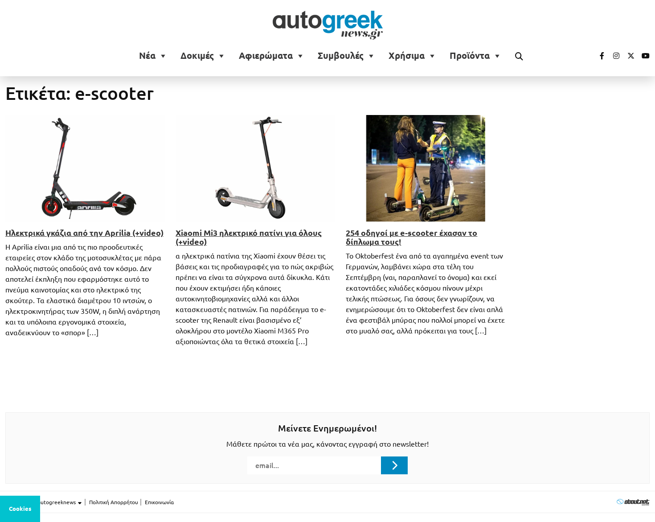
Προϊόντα (470, 56)
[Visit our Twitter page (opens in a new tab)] (628, 56)
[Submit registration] (394, 465)
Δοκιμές (197, 56)
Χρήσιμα (407, 56)
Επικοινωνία (159, 502)
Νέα (147, 56)
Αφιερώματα (266, 56)
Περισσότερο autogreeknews (41, 502)
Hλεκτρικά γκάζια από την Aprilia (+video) (84, 232)
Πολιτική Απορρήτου (113, 502)
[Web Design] (633, 502)
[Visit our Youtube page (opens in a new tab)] (643, 56)
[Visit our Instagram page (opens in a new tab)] (612, 56)
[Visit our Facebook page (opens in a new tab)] (597, 56)
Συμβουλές (341, 56)
